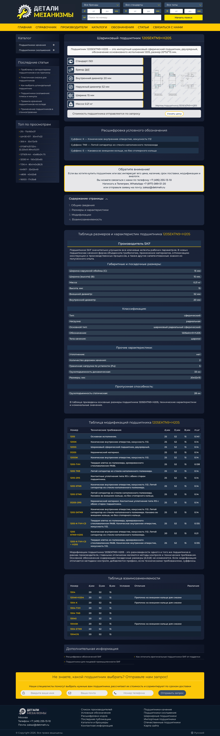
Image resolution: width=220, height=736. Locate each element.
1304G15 (74, 634)
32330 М (24, 159)
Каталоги (99, 27)
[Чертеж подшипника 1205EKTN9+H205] (176, 82)
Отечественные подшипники (162, 722)
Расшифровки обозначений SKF (83, 656)
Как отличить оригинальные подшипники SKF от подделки (167, 656)
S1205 (73, 452)
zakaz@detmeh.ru (154, 187)
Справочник (46, 27)
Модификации (81, 214)
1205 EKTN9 (76, 512)
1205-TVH (75, 464)
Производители (74, 27)
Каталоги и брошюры (94, 722)
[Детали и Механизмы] (45, 11)
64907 (23, 169)
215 (21, 131)
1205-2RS (75, 477)
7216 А (23, 164)
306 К (23, 141)
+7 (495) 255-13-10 (161, 179)
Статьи (143, 27)
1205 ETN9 (75, 494)
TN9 (85, 144)
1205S (73, 447)
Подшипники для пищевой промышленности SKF (92, 661)
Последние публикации (96, 719)
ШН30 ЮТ (25, 136)
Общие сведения (83, 205)
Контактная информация (97, 725)
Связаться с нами (168, 27)
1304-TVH (75, 608)
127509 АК (25, 154)
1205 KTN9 (75, 486)
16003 (23, 179)
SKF (87, 69)
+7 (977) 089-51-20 (155, 183)
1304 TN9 (75, 613)
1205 (72, 436)
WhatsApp (136, 183)
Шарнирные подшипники (160, 715)
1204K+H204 (77, 597)
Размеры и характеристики (90, 209)
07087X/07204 (28, 146)
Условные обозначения (96, 712)
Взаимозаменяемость (87, 219)
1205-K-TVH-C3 (78, 523)
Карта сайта (151, 725)
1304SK (74, 623)
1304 (72, 592)
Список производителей (96, 709)
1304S (73, 618)
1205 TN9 (75, 471)
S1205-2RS (75, 502)
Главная (25, 27)
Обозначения (122, 27)
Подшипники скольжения (34, 50)
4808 (23, 174)
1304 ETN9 (76, 629)
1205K (73, 442)
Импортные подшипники (160, 719)
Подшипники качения (32, 45)
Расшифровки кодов (94, 715)
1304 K (73, 602)
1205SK (74, 457)
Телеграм (123, 183)
